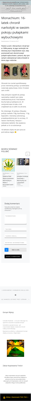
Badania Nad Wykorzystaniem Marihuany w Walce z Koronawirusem (8, 180)
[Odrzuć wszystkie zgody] (29, 7)
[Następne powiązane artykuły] (28, 154)
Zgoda (7, 8)
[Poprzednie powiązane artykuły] (23, 154)
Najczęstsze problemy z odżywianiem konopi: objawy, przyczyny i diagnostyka (15, 332)
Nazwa (8, 229)
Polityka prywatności (15, 10)
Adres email (11, 236)
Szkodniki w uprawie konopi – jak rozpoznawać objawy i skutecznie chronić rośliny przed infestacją (14, 326)
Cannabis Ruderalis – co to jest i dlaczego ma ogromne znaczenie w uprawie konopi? (15, 321)
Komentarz (10, 216)
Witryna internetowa (14, 242)
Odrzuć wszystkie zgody (18, 8)
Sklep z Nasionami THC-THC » (17, 397)
